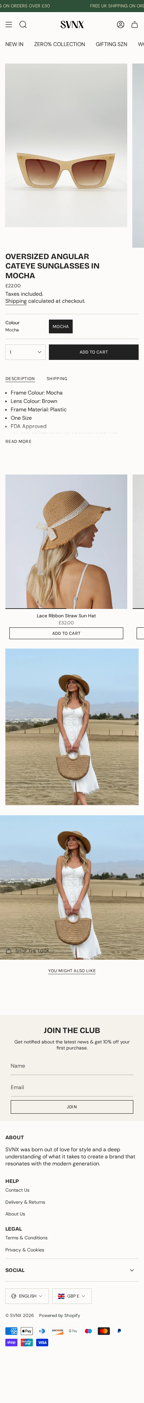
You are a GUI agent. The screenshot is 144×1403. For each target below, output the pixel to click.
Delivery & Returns (25, 1202)
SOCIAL (14, 1270)
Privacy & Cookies (24, 1250)
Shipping (16, 300)
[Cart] (135, 24)
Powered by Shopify (59, 1315)
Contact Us (17, 1190)
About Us (15, 1214)
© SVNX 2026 (19, 1315)
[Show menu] (8, 24)
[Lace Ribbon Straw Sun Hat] (66, 541)
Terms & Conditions (26, 1238)
